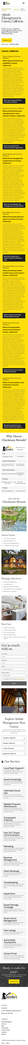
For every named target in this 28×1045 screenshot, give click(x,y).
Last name (4, 660)
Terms (3, 1043)
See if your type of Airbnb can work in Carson (12, 101)
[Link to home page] (7, 3)
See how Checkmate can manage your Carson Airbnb (13, 205)
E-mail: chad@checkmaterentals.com (11, 1010)
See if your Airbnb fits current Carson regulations (13, 147)
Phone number (5, 672)
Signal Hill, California (9, 753)
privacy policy (20, 679)
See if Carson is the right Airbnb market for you (12, 315)
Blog (2, 1026)
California (16, 9)
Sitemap (3, 1034)
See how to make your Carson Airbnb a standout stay (13, 258)
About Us (3, 1024)
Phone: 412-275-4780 (7, 1013)
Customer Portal (5, 1030)
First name (4, 654)
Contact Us (4, 1008)
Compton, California (9, 738)
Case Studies (4, 1028)
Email (2, 666)
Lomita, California (8, 748)
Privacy (7, 1043)
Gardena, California (9, 743)
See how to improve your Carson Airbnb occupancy (13, 426)
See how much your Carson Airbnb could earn (13, 371)
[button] (23, 3)
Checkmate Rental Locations (6, 9)
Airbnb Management (6, 1022)
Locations (3, 1032)
